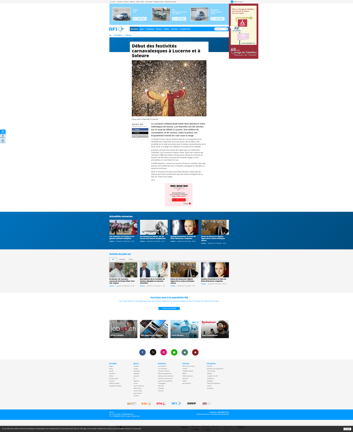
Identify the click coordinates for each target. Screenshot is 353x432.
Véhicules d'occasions (170, 1)
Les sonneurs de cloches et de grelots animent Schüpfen (121, 237)
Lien (136, 136)
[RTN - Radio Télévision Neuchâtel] (161, 403)
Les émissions (162, 366)
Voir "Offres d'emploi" (184, 329)
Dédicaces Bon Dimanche (165, 376)
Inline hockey (137, 388)
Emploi (138, 1)
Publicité (209, 373)
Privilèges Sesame (187, 371)
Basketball (137, 371)
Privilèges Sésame (158, 1)
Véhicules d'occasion (188, 366)
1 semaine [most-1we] (121, 259)
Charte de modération (213, 383)
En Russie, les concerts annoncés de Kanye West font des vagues (121, 281)
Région (111, 366)
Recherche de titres (164, 371)
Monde (111, 371)
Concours (161, 391)
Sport (142, 29)
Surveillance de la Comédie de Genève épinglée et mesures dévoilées (152, 281)
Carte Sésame (149, 1)
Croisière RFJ (185, 29)
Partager (136, 129)
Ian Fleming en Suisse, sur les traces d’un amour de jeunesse (153, 237)
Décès (142, 1)
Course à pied (138, 391)
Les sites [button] (112, 1)
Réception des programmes (215, 368)
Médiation (210, 381)
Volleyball (136, 373)
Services (174, 29)
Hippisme (136, 381)
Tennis (136, 383)
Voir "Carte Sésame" (123, 329)
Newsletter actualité (115, 386)
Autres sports (138, 393)
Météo (184, 373)
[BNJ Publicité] (131, 403)
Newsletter (210, 388)
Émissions (150, 29)
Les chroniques (162, 368)
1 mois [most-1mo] (130, 259)
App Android (195, 352)
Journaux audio (113, 378)
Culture (128, 35)
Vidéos (166, 29)
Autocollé (161, 386)
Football (136, 366)
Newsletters (174, 352)
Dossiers (111, 381)
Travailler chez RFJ (212, 376)
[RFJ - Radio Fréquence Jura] (176, 403)
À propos (209, 366)
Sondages (161, 388)
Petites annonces (187, 376)
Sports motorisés (139, 386)
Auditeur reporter (114, 383)
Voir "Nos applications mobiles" (215, 329)
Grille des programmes (165, 373)
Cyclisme (136, 376)
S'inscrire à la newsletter (169, 308)
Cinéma (184, 368)
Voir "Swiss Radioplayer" (154, 329)
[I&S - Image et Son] (207, 403)
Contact (209, 386)
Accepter (347, 429)
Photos (159, 29)
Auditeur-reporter (238, 1)
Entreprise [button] (120, 1)
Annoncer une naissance (165, 378)
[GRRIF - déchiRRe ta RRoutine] (191, 403)
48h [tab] (113, 259)
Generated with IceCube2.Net (220, 414)
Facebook (142, 352)
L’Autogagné (161, 383)
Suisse (111, 368)
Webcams (132, 1)
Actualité (134, 29)
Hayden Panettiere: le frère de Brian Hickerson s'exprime (183, 237)
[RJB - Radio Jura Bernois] (146, 403)
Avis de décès (186, 383)
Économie (112, 373)
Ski (134, 378)
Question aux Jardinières (165, 381)
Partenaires (210, 378)
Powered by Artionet (203, 414)
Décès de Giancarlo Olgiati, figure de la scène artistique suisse (213, 238)
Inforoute (126, 1)
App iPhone (185, 352)
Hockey (136, 368)
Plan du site (135, 416)
